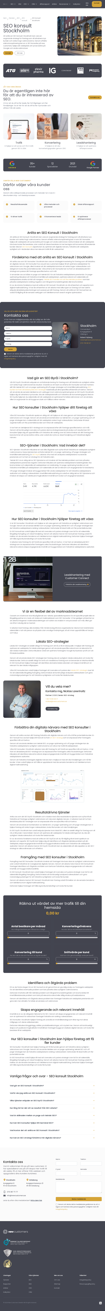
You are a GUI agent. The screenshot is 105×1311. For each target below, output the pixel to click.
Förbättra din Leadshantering (76, 584)
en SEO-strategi (56, 738)
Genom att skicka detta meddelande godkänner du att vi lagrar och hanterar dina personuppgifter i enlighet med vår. (26, 356)
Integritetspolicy (85, 1280)
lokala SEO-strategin (79, 670)
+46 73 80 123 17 (52, 699)
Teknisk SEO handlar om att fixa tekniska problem (63, 279)
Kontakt (97, 3)
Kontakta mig (52, 709)
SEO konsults (27, 247)
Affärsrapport (45, 4)
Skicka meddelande (79, 1199)
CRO (30, 1288)
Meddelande (60, 1179)
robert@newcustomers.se (90, 340)
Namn (58, 1159)
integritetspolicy (10, 359)
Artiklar (54, 4)
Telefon (83, 1159)
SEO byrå (36, 454)
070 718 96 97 (85, 343)
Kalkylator (76, 4)
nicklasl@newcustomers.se (56, 701)
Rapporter (7, 1284)
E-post (58, 1169)
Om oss (87, 4)
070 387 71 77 (12, 1192)
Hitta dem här (36, 1200)
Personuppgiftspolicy (87, 1284)
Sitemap (57, 1284)
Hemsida (83, 1169)
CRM (30, 1292)
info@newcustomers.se (16, 1195)
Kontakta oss (95, 97)
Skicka (10, 349)
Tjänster (6, 1280)
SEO (30, 1280)
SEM (19, 4)
